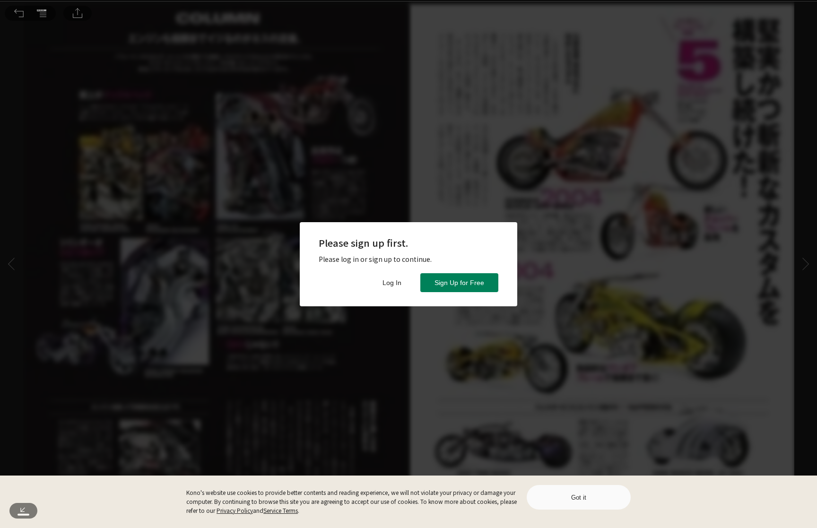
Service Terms (280, 510)
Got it (578, 497)
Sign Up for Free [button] (459, 282)
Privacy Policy (235, 510)
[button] (19, 13)
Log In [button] (391, 282)
